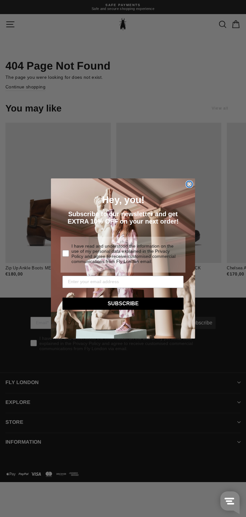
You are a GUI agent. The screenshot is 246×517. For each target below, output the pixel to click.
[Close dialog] (189, 184)
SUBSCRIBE (123, 303)
